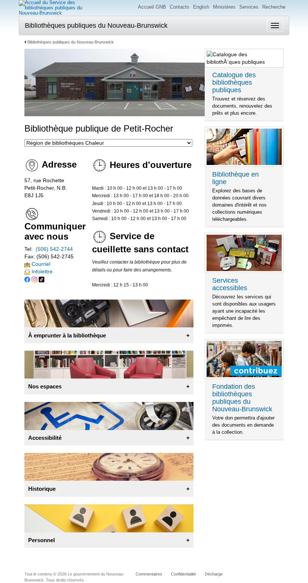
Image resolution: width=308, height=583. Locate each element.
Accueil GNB (152, 7)
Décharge (214, 574)
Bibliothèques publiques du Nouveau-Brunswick (96, 25)
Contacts (179, 7)
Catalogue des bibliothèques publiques (234, 82)
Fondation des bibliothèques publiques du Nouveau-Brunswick (242, 398)
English (201, 7)
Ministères (224, 7)
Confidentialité (183, 574)
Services (248, 7)
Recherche (273, 7)
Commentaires (149, 574)
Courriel (40, 264)
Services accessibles (229, 284)
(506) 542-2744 (54, 249)
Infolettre (41, 271)
